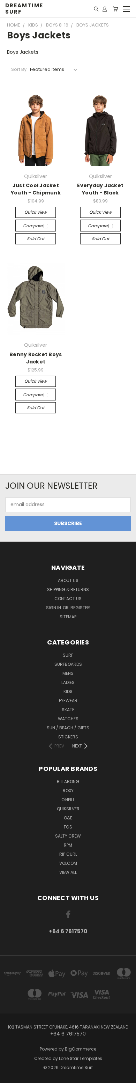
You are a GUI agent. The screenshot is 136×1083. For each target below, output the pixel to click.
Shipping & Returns (68, 589)
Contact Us (68, 599)
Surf (68, 655)
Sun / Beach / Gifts (68, 728)
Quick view (35, 212)
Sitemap (68, 617)
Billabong (68, 781)
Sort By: (19, 69)
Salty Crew (68, 836)
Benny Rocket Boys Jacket (35, 358)
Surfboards (68, 664)
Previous (11, 1076)
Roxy (68, 791)
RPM (68, 845)
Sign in (54, 608)
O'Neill (68, 800)
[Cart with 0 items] (115, 8)
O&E (68, 818)
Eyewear (68, 700)
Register (80, 608)
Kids (68, 691)
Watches (68, 719)
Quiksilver (68, 809)
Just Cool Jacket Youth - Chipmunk (36, 189)
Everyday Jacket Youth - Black (100, 189)
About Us (68, 580)
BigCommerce (80, 1049)
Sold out (35, 239)
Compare (33, 226)
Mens (68, 673)
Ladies (68, 682)
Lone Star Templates (80, 1058)
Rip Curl (68, 854)
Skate (68, 710)
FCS (68, 827)
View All (68, 872)
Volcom (68, 863)
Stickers (68, 737)
